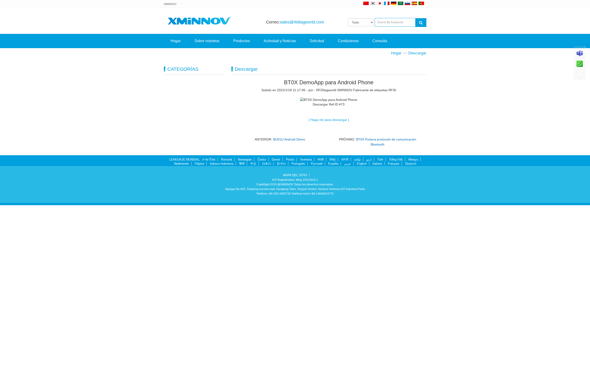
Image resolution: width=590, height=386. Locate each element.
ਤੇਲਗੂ (332, 159)
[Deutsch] (393, 3)
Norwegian (245, 159)
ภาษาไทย (208, 159)
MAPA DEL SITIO (295, 175)
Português (298, 163)
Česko (261, 159)
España (333, 163)
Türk (380, 159)
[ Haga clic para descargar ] (329, 120)
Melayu (413, 159)
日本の (266, 163)
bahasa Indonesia (221, 163)
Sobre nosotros (207, 41)
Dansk (276, 159)
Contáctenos (348, 41)
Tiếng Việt (396, 159)
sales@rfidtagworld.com (302, 22)
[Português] (421, 3)
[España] (414, 3)
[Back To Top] (579, 76)
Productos (241, 41)
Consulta (379, 41)
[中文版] (366, 3)
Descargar (417, 53)
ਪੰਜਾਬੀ (344, 159)
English (362, 163)
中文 (253, 163)
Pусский (316, 163)
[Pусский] (407, 3)
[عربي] (400, 3)
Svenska (306, 159)
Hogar (176, 41)
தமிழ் (357, 159)
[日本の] (380, 3)
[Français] (386, 3)
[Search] (420, 22)
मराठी (321, 159)
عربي (347, 163)
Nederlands (181, 163)
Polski (290, 159)
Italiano (377, 163)
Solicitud (317, 41)
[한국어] (373, 3)
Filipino (199, 163)
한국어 (281, 163)
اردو (369, 159)
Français (393, 163)
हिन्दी (242, 163)
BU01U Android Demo (289, 139)
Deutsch (410, 163)
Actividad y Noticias (280, 41)
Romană (226, 159)
